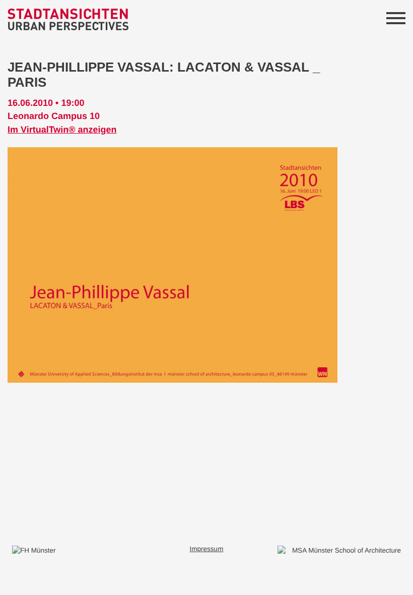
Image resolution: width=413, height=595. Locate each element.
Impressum (207, 549)
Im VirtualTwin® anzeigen (62, 130)
